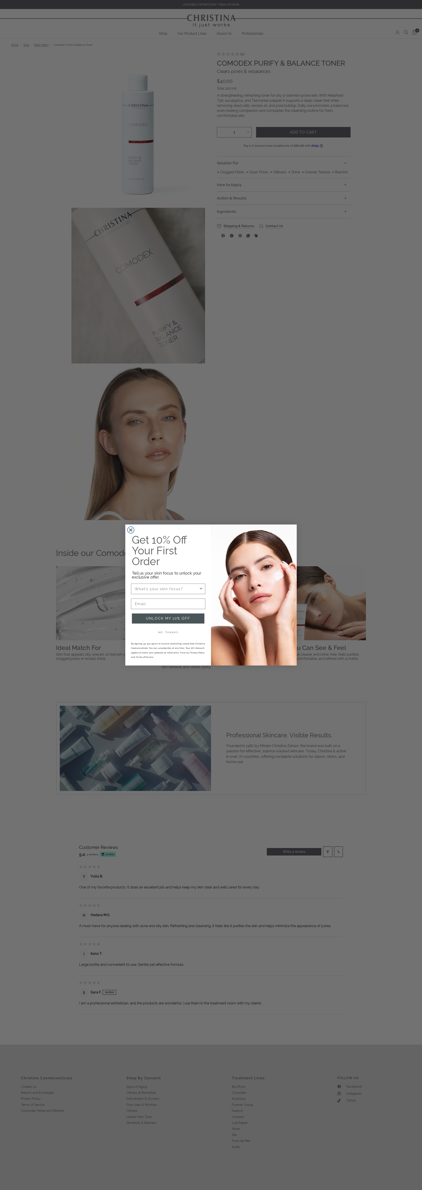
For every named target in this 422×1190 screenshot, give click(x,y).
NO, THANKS (168, 632)
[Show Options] (201, 589)
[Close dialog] (130, 530)
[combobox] (167, 589)
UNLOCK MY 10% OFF (168, 618)
